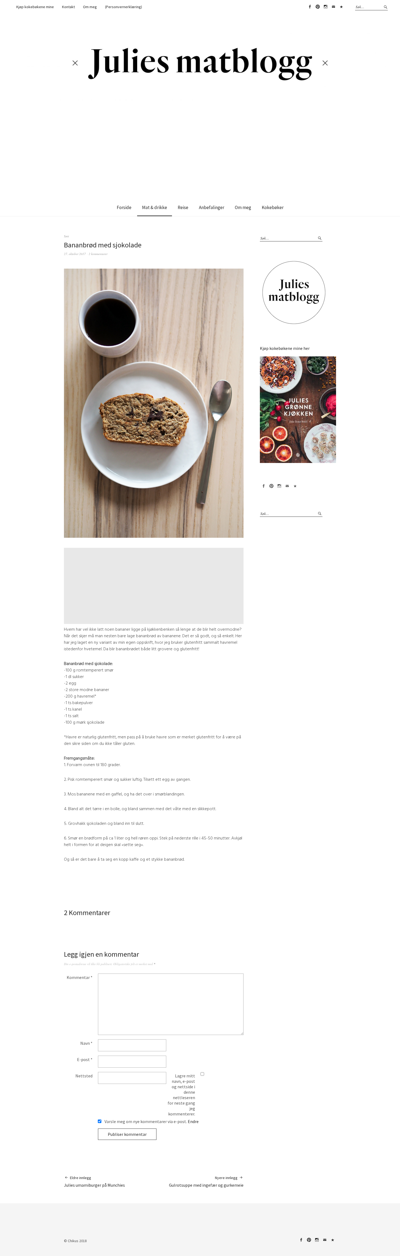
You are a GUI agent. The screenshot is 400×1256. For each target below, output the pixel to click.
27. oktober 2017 (75, 254)
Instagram (325, 7)
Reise (183, 207)
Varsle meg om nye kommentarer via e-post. (151, 1121)
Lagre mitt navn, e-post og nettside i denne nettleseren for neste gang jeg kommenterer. (181, 1095)
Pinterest (317, 7)
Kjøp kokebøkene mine (35, 6)
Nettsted (84, 1075)
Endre (193, 1121)
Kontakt (68, 6)
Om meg (90, 6)
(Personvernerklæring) (123, 6)
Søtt (66, 236)
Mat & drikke (154, 207)
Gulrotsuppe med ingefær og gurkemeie (206, 1181)
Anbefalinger (211, 207)
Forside (124, 207)
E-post (85, 1059)
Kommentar (80, 977)
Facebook (310, 7)
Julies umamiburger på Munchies (94, 1181)
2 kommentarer (98, 254)
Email (333, 7)
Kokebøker (273, 207)
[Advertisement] (200, 142)
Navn (86, 1043)
